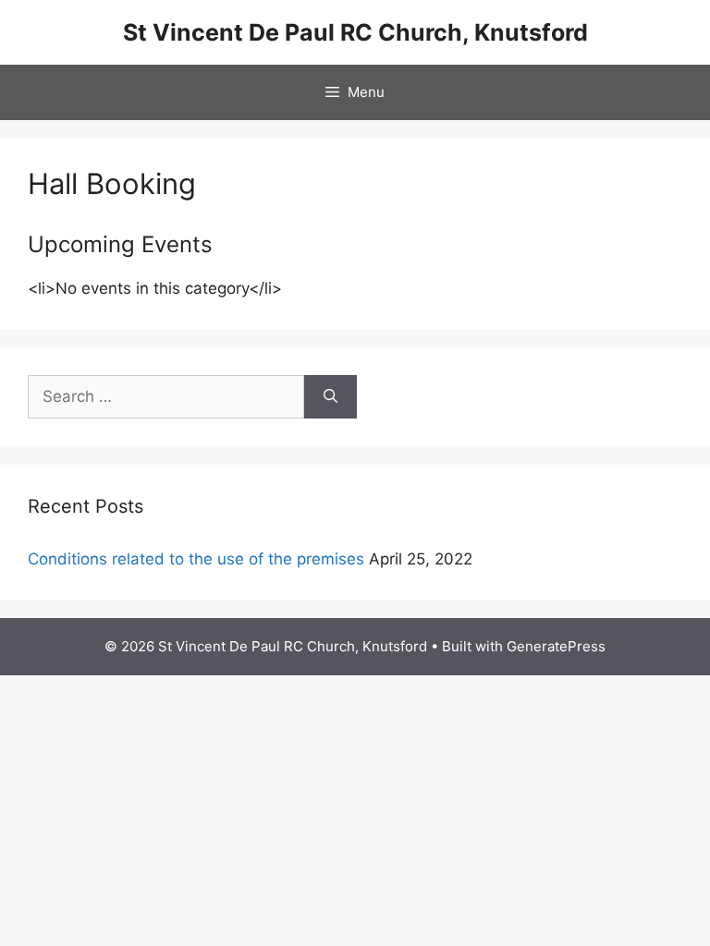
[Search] (330, 397)
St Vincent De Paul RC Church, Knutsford (355, 32)
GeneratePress (556, 646)
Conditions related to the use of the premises (196, 559)
